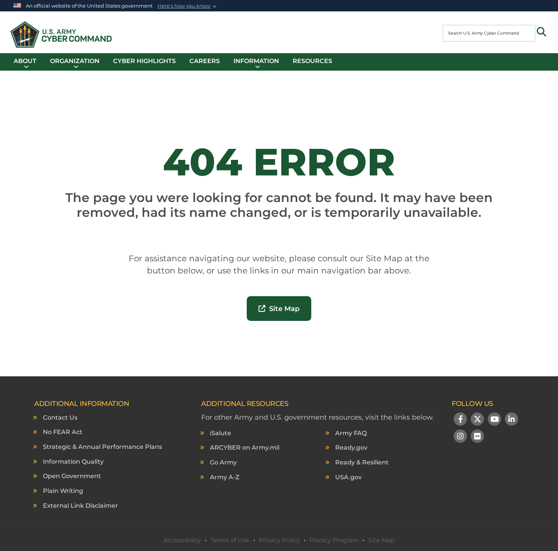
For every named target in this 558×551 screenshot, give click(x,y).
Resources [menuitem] (312, 61)
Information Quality (73, 461)
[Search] (541, 31)
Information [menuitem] (256, 61)
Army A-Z (225, 477)
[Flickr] (477, 437)
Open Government (72, 476)
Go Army (223, 462)
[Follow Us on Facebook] (460, 420)
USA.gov (348, 477)
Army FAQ (351, 433)
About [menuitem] (25, 61)
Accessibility (182, 540)
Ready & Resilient (362, 462)
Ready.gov (351, 447)
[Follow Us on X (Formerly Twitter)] (477, 420)
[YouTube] (494, 420)
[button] (188, 6)
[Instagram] (460, 437)
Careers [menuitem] (204, 61)
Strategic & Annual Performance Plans (102, 446)
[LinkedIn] (511, 420)
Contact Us (60, 417)
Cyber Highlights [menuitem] (144, 61)
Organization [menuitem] (74, 61)
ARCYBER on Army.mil (244, 447)
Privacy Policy (279, 540)
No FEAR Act (62, 432)
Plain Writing (63, 490)
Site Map (282, 309)
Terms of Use (229, 540)
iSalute (220, 433)
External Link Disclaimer (80, 505)
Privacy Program (334, 540)
